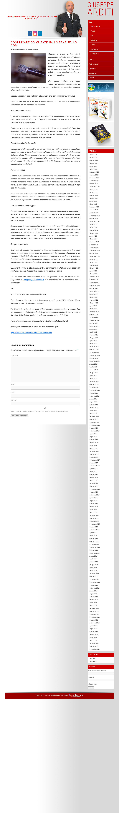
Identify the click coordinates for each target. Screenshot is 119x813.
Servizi (93, 44)
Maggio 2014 (93, 565)
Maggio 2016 (93, 506)
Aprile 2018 (93, 445)
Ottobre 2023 (93, 253)
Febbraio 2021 (94, 346)
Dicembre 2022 (94, 282)
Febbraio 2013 (94, 608)
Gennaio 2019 (94, 419)
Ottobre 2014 (93, 550)
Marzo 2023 (93, 274)
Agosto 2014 (93, 556)
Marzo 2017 (93, 480)
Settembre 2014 (94, 553)
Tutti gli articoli (95, 26)
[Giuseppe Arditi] (100, 14)
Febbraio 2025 (94, 207)
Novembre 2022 (94, 285)
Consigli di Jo (95, 54)
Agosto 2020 (93, 364)
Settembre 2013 (94, 588)
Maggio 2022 (93, 303)
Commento (14, 355)
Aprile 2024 (93, 236)
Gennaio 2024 (94, 245)
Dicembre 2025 (94, 178)
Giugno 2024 (93, 230)
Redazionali (92, 73)
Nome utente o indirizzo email (97, 670)
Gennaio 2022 (94, 314)
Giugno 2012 (93, 632)
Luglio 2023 (93, 262)
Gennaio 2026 (94, 175)
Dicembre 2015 (94, 521)
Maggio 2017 (93, 477)
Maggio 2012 (93, 634)
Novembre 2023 (94, 250)
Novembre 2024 (94, 216)
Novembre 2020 (94, 355)
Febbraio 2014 (94, 573)
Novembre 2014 (94, 547)
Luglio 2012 (93, 629)
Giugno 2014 (93, 562)
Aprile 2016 (93, 509)
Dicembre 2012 (94, 614)
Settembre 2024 (94, 221)
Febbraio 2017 (94, 483)
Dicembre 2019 (94, 387)
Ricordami (93, 684)
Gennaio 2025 (94, 210)
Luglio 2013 (93, 594)
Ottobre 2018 (93, 428)
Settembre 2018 (94, 431)
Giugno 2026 (93, 160)
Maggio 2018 (93, 442)
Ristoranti (94, 40)
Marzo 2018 (93, 448)
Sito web (13, 400)
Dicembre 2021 (94, 317)
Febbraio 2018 (94, 451)
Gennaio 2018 (94, 454)
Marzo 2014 (93, 570)
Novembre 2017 (94, 460)
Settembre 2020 (94, 361)
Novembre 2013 (94, 582)
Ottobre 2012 (93, 620)
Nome (13, 384)
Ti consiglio (92, 68)
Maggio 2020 (93, 373)
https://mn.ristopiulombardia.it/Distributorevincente (31, 333)
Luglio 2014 (93, 559)
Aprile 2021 (93, 341)
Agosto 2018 (93, 434)
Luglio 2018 (93, 437)
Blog (90, 22)
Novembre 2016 (94, 489)
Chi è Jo (91, 59)
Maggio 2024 (93, 233)
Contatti (91, 78)
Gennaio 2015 (94, 541)
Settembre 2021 (94, 326)
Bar (92, 35)
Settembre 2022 (94, 291)
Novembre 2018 (94, 425)
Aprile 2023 (93, 271)
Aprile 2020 (93, 376)
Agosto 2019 (93, 399)
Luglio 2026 (93, 157)
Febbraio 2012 (94, 643)
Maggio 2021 (93, 338)
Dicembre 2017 (94, 457)
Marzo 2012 (93, 640)
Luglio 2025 (93, 192)
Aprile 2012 (93, 637)
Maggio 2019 (93, 408)
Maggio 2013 (93, 600)
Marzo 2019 (93, 413)
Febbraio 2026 (94, 172)
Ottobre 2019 (93, 393)
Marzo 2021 (93, 344)
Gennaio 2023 (94, 280)
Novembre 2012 (94, 617)
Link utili (92, 661)
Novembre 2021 (94, 320)
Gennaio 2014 (94, 576)
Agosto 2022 (93, 294)
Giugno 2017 (93, 474)
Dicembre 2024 (94, 213)
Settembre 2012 (94, 623)
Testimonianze (93, 64)
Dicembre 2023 (94, 248)
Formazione (94, 49)
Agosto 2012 (93, 626)
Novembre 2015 (94, 524)
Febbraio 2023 (94, 277)
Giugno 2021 (93, 335)
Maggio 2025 (93, 198)
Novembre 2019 (94, 390)
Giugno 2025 (93, 195)
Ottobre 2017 (93, 463)
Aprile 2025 (93, 201)
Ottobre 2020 (93, 358)
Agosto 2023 (93, 259)
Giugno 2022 (93, 300)
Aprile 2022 (93, 306)
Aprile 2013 (93, 602)
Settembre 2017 (94, 466)
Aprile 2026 (93, 166)
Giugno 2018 (93, 440)
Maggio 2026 (93, 163)
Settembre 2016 (94, 495)
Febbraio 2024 (94, 242)
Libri (90, 658)
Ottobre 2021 (93, 323)
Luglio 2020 (93, 367)
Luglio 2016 (93, 501)
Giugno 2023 (93, 265)
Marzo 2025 (93, 204)
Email (13, 392)
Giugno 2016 (93, 504)
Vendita (93, 31)
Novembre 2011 (94, 649)
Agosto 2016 (93, 498)
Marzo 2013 (93, 605)
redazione (34, 49)
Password (91, 677)
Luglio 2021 (93, 332)
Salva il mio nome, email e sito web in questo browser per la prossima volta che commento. (39, 411)
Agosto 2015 (93, 533)
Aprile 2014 (93, 568)
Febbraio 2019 (94, 416)
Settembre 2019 (94, 396)
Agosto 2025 (93, 189)
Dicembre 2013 (94, 579)
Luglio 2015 (93, 536)
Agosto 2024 (93, 224)
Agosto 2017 (93, 469)
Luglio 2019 (93, 402)
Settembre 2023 (94, 256)
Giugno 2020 (93, 370)
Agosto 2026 (93, 154)
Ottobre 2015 (93, 527)
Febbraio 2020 (94, 381)
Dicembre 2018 (94, 422)
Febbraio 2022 (94, 312)
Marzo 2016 (93, 512)
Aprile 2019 (93, 410)
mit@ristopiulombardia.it (34, 280)
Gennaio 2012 (94, 646)
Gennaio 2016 (94, 518)
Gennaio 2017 (94, 486)
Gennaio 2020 (94, 384)
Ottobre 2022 (93, 288)
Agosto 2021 (93, 329)
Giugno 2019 (93, 405)
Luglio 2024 (93, 227)
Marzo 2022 (93, 309)
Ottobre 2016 (93, 492)
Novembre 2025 (94, 181)
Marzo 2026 (93, 169)
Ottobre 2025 (93, 184)
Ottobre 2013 (93, 585)
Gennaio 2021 (94, 349)
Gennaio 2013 (94, 611)
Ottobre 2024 (93, 218)
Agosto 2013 (93, 591)
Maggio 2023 (93, 268)
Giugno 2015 (93, 538)
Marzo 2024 (93, 239)
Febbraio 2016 (94, 515)
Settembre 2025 (94, 186)
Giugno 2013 (93, 597)
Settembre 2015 (94, 530)
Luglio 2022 (93, 297)
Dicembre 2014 (94, 544)
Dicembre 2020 (94, 352)
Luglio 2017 (93, 472)
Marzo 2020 (93, 378)
